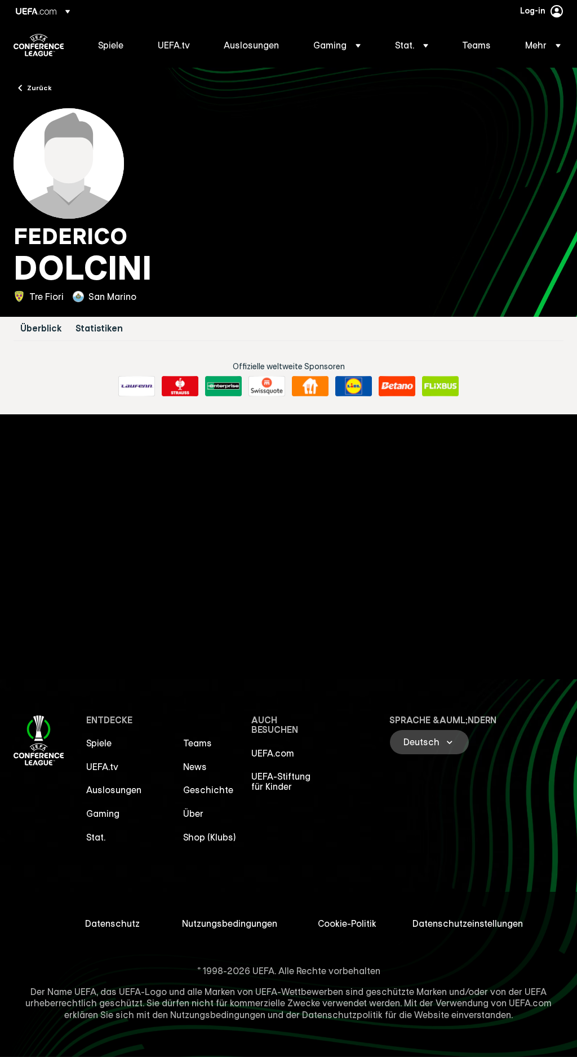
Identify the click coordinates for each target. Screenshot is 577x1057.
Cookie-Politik (347, 923)
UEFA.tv (102, 767)
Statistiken (99, 328)
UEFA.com (272, 753)
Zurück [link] (39, 87)
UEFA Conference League (39, 45)
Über (193, 813)
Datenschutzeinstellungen (467, 923)
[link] (111, 45)
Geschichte (208, 790)
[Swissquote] (266, 386)
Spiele (99, 743)
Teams (197, 743)
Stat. (95, 837)
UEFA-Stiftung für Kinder (280, 781)
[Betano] (397, 386)
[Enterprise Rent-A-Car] (223, 386)
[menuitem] (114, 45)
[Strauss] (180, 386)
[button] (337, 45)
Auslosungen (113, 790)
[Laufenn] (136, 386)
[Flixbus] (440, 386)
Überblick (41, 328)
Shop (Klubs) (209, 837)
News (195, 767)
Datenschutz (112, 923)
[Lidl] (353, 386)
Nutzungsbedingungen (229, 923)
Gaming (102, 813)
